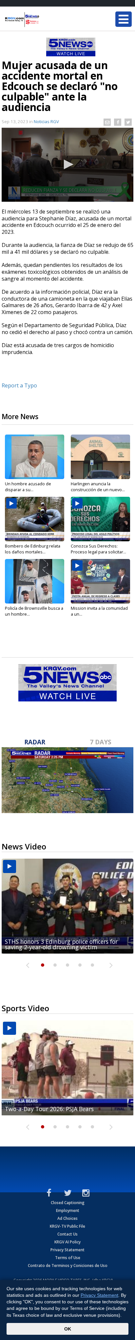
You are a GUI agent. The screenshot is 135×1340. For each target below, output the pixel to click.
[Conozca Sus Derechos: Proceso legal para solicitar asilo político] (100, 519)
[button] (67, 164)
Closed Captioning (68, 1202)
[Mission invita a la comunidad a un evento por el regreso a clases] (100, 581)
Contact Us (67, 1234)
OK (67, 1328)
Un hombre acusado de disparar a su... (28, 487)
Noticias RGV (46, 121)
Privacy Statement (67, 1250)
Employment (67, 1210)
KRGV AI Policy (67, 1242)
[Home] (44, 19)
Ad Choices (67, 1218)
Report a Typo (19, 385)
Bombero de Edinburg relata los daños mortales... (32, 549)
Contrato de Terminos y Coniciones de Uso (67, 1265)
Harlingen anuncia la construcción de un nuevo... (98, 487)
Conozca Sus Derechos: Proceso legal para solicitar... (98, 549)
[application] (67, 165)
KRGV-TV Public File (67, 1226)
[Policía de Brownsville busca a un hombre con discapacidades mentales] (34, 581)
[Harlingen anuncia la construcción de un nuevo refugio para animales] (100, 457)
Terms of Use (67, 1257)
